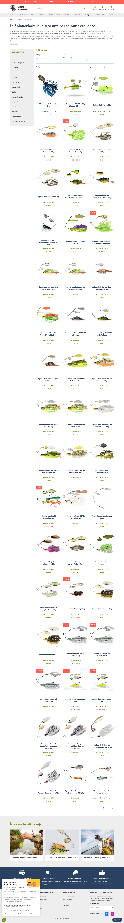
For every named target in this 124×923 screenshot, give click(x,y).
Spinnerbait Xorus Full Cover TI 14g (102, 645)
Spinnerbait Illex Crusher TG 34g (75, 233)
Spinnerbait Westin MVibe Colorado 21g (75, 370)
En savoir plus (14, 44)
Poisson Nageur (18, 63)
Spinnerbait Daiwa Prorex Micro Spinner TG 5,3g (75, 782)
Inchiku (14, 107)
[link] (106, 914)
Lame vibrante (17, 97)
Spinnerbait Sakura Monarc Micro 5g (75, 141)
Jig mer (14, 77)
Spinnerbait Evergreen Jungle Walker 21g (48, 599)
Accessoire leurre (18, 122)
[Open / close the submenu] (32, 57)
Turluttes (15, 112)
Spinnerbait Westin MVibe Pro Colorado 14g (48, 461)
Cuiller (14, 92)
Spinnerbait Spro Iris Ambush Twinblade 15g (48, 324)
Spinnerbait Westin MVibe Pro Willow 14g (75, 507)
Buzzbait (15, 102)
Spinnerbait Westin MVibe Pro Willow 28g (75, 461)
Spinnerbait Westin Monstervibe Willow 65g (102, 187)
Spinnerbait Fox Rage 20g (102, 599)
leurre (19, 36)
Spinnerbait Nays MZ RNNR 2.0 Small (48, 370)
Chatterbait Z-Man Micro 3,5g (48, 95)
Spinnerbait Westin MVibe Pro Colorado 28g (102, 416)
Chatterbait (16, 87)
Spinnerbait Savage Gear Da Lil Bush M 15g (75, 278)
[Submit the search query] (84, 8)
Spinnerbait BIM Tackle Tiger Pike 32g (48, 141)
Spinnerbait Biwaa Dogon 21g (75, 690)
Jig (12, 73)
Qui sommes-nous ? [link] (41, 899)
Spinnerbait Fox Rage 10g (75, 599)
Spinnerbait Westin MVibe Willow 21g (48, 416)
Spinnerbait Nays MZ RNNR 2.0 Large (75, 324)
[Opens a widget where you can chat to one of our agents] (117, 920)
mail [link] (73, 881)
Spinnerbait (16, 82)
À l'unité (15, 68)
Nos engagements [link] (41, 897)
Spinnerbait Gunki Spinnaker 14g (102, 553)
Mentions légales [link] (67, 899)
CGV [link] (64, 902)
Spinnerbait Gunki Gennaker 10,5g (102, 461)
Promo (111, 15)
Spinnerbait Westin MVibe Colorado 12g (102, 370)
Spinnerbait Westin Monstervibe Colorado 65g (75, 187)
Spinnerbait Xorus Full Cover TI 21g (75, 645)
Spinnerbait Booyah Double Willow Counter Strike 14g (48, 736)
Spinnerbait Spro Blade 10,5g (102, 141)
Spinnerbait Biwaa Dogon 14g (102, 690)
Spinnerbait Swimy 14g (102, 95)
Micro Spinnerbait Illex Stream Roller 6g (102, 782)
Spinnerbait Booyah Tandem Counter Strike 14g (102, 736)
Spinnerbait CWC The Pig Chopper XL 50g (75, 95)
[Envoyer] (112, 908)
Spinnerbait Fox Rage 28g (48, 645)
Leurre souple (17, 58)
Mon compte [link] (102, 9)
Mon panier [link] (111, 9)
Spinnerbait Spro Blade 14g (48, 187)
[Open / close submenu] (12, 15)
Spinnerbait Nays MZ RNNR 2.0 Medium (102, 324)
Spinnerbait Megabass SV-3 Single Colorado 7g (102, 233)
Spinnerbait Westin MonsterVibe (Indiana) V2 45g (48, 233)
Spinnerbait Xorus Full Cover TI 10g (48, 690)
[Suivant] (112, 808)
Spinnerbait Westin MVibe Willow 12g (75, 416)
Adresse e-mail (94, 903)
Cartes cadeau (100, 15)
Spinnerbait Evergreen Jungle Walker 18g (75, 553)
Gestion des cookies (68, 897)
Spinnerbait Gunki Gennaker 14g (48, 507)
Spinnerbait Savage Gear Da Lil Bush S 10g (102, 278)
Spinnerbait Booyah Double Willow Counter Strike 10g (75, 736)
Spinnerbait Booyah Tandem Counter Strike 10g (48, 782)
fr (94, 9)
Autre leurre (16, 117)
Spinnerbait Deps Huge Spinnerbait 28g (48, 553)
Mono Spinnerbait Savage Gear (102, 507)
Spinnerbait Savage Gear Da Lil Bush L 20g (48, 278)
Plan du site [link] (66, 905)
